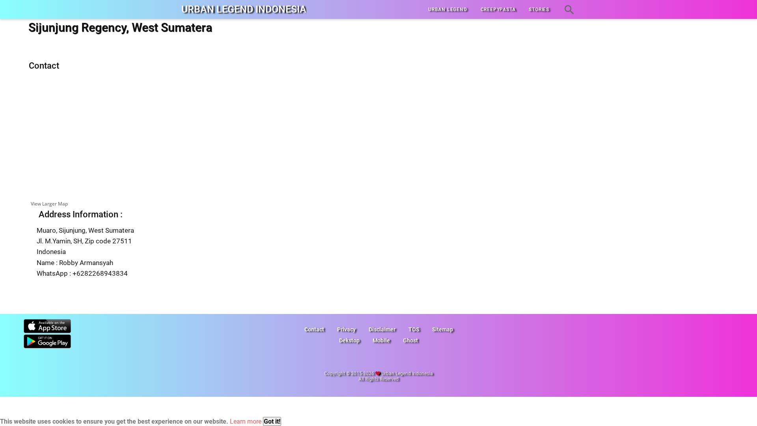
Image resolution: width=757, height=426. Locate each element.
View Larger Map (49, 203)
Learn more (245, 421)
